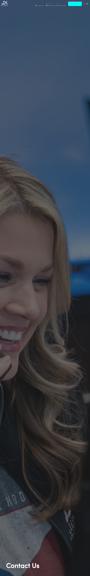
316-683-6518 (51, 5)
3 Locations (40, 5)
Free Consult (75, 3)
